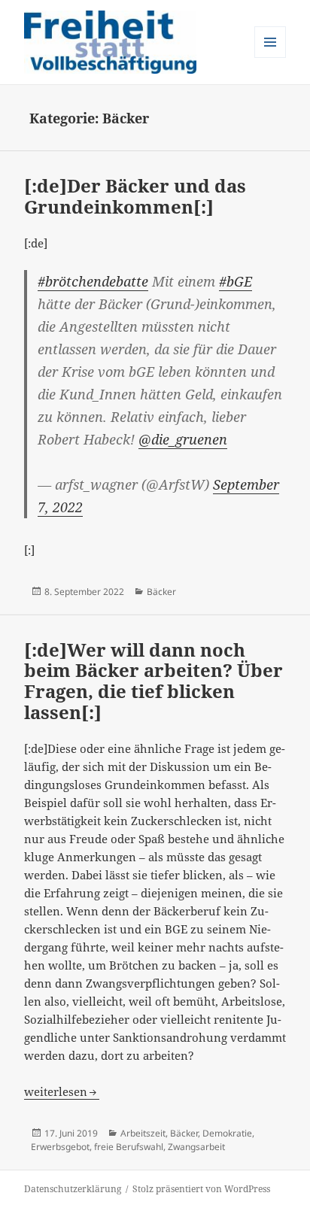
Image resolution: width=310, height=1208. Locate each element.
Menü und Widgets (270, 57)
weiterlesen (61, 1091)
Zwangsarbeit (196, 1146)
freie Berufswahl (128, 1146)
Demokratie (227, 1133)
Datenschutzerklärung (72, 1188)
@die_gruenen (182, 439)
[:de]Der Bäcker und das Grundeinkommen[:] (135, 196)
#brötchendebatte (93, 281)
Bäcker (161, 591)
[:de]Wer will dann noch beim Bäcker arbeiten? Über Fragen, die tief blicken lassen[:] (153, 680)
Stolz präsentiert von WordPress (201, 1188)
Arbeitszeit (143, 1133)
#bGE (235, 281)
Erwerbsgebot (60, 1146)
